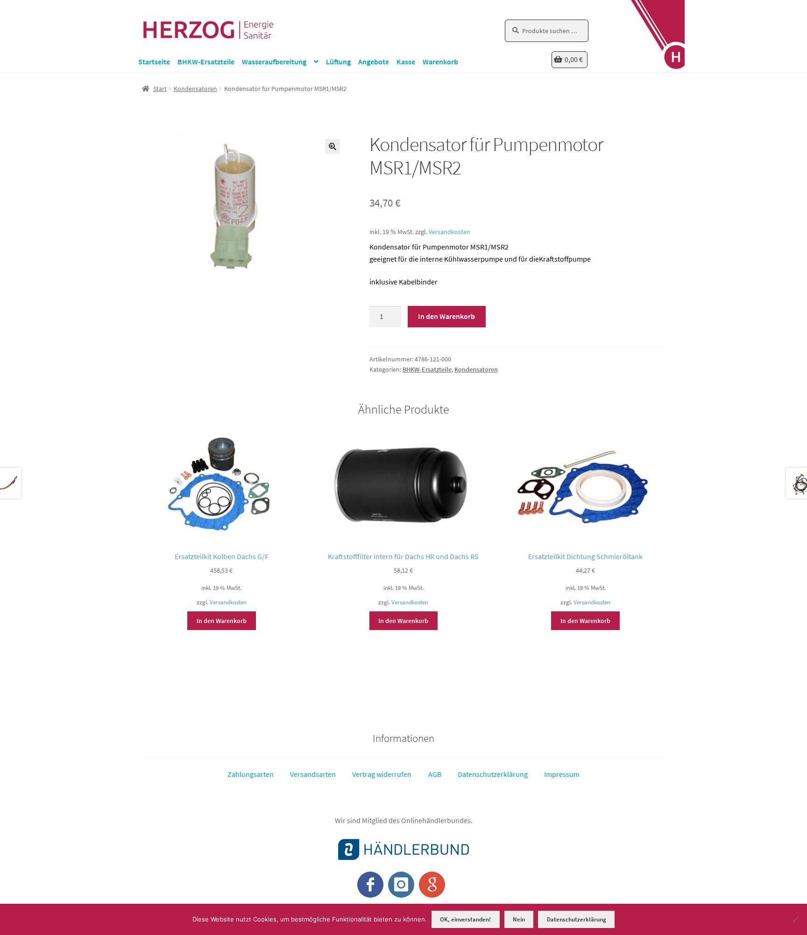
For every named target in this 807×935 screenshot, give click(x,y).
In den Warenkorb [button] (222, 620)
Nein (519, 919)
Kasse (405, 61)
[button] (332, 146)
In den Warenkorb (446, 316)
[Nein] (795, 919)
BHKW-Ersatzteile (205, 61)
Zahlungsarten (250, 774)
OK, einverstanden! (465, 919)
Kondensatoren (195, 88)
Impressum (562, 774)
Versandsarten (313, 774)
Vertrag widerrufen (381, 774)
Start (160, 88)
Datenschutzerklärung (493, 774)
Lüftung (338, 61)
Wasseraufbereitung (274, 61)
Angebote (373, 61)
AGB (434, 774)
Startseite (154, 61)
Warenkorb (440, 61)
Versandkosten (449, 232)
